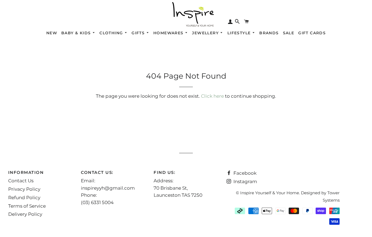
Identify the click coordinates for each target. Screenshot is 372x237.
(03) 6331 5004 (97, 202)
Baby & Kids (76, 32)
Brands (269, 32)
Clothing (111, 32)
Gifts (139, 32)
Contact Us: (97, 172)
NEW (51, 32)
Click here (212, 96)
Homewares (169, 32)
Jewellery (206, 32)
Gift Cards (312, 32)
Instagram (244, 181)
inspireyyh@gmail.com (108, 188)
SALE (288, 32)
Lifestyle (239, 32)
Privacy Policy (24, 189)
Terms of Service (27, 206)
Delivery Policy (25, 214)
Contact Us (20, 180)
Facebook (244, 173)
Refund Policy (24, 197)
